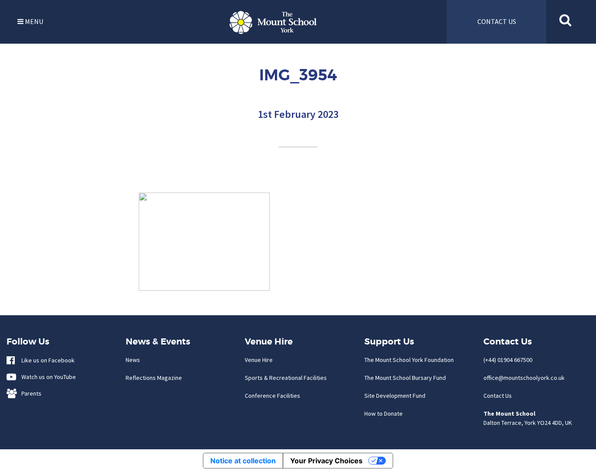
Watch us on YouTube (46, 377)
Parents (29, 393)
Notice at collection (243, 460)
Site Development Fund (394, 396)
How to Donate (383, 413)
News (133, 360)
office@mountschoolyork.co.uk (524, 378)
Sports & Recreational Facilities (286, 378)
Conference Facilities (272, 396)
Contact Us (497, 396)
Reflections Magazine (154, 378)
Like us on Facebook (46, 360)
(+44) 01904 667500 (507, 360)
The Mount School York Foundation (409, 360)
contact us (496, 21)
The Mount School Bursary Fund (405, 378)
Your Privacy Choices (326, 460)
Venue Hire (259, 360)
